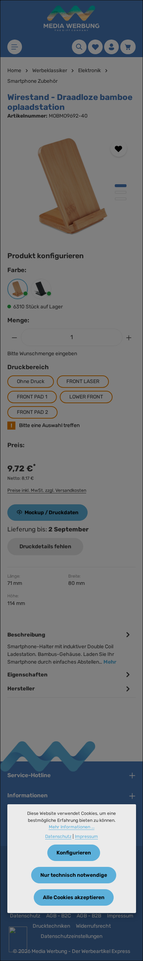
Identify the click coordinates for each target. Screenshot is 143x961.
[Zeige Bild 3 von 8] (120, 198)
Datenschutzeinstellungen (71, 936)
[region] (71, 186)
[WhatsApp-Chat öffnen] (18, 939)
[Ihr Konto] (111, 47)
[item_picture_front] (71, 186)
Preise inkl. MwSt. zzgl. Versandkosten (46, 490)
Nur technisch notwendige (73, 875)
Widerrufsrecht (93, 926)
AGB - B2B (89, 916)
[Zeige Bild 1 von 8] (120, 185)
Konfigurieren (73, 853)
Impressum (120, 916)
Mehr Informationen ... (72, 827)
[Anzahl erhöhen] (129, 337)
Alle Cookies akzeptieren (73, 897)
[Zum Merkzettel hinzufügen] (118, 148)
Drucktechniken (51, 926)
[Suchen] (79, 47)
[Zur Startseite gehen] (71, 18)
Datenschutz (25, 916)
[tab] (69, 648)
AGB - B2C (58, 916)
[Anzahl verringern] (14, 337)
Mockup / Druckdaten (51, 512)
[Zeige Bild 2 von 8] (120, 192)
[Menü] (14, 47)
